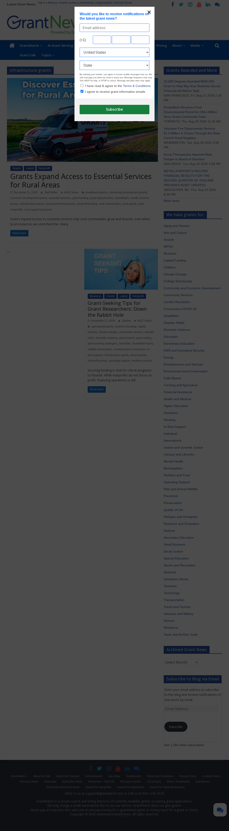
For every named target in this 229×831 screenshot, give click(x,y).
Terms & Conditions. (137, 86)
